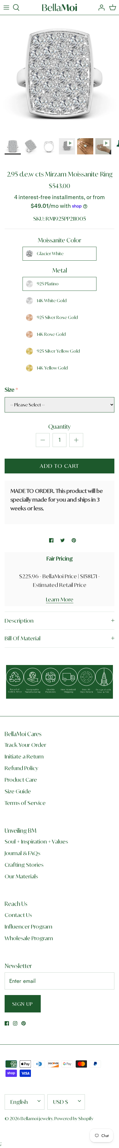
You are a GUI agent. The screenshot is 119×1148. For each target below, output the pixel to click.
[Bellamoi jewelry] (60, 7)
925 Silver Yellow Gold (58, 351)
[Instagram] (15, 1023)
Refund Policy (21, 768)
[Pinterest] (23, 1023)
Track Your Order (25, 744)
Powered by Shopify (73, 1118)
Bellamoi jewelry (37, 1118)
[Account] (100, 7)
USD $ (60, 1101)
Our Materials (21, 876)
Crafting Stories (24, 864)
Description (19, 620)
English (19, 1101)
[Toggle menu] (6, 7)
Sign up (22, 1004)
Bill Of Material (22, 638)
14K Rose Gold (51, 334)
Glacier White (50, 253)
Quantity (59, 426)
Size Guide (18, 791)
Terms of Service (25, 802)
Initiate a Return (24, 756)
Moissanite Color (59, 240)
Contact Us (18, 914)
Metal (59, 270)
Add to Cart (59, 465)
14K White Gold (51, 300)
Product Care (21, 779)
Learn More (59, 599)
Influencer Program (28, 926)
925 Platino (48, 283)
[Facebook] (7, 1023)
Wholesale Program (29, 938)
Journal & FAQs (22, 853)
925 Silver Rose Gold (57, 317)
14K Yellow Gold (52, 368)
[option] (59, 75)
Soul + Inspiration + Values (36, 841)
